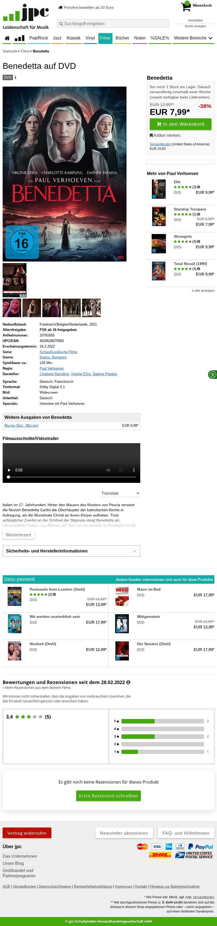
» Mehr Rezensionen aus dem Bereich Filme (36, 687)
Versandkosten (160, 144)
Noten (140, 38)
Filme (105, 38)
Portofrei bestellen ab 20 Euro (88, 7)
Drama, (46, 357)
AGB (6, 886)
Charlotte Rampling (54, 374)
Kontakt (141, 886)
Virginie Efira (81, 374)
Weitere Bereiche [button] (190, 38)
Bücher (122, 38)
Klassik (73, 38)
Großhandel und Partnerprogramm (19, 873)
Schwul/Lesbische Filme (58, 352)
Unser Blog (13, 863)
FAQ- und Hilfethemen (186, 833)
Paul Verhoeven (52, 368)
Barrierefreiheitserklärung (93, 886)
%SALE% (160, 38)
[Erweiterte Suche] (164, 23)
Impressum (123, 886)
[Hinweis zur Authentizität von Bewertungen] (198, 187)
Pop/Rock (38, 38)
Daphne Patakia (105, 374)
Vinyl (90, 38)
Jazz (57, 38)
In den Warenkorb (183, 124)
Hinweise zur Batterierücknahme (175, 886)
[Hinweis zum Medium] (15, 77)
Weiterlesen (18, 535)
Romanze (59, 357)
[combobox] (113, 23)
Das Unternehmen (20, 856)
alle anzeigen (204, 291)
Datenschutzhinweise (55, 886)
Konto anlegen (195, 26)
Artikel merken (166, 135)
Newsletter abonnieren (124, 833)
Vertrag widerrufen (27, 833)
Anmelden (195, 20)
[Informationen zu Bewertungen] (128, 682)
